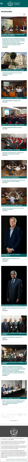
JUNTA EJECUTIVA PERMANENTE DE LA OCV (14, 305)
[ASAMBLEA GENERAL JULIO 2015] (14, 388)
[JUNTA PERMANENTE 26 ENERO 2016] (14, 88)
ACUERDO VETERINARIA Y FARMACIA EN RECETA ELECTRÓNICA (13, 35)
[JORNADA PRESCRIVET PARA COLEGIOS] (14, 115)
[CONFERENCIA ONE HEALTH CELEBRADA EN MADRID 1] (14, 353)
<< (2, 414)
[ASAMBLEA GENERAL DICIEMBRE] (14, 141)
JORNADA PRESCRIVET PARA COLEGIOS (13, 124)
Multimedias (8, 8)
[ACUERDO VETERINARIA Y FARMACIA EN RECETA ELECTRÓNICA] (14, 25)
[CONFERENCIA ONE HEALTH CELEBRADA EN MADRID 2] (14, 323)
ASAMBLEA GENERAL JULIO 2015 (11, 398)
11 (8, 417)
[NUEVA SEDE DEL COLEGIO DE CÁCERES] (14, 60)
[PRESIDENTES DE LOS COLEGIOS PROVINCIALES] (14, 235)
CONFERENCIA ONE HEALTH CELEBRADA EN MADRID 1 (14, 363)
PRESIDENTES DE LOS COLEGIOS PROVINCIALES (11, 255)
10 (5, 417)
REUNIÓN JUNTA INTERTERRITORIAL (12, 205)
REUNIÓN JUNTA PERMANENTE (10, 177)
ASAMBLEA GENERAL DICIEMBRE (11, 150)
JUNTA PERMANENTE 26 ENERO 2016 (12, 98)
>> (13, 417)
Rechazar (13, 459)
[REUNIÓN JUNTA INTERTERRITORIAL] (14, 196)
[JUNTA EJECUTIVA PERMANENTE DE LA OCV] (14, 285)
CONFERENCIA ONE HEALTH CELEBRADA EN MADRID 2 (14, 334)
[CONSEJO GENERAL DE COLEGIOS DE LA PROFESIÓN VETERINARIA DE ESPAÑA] (14, 3)
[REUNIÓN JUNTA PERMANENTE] (14, 168)
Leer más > (5, 47)
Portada (3, 8)
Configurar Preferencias (21, 459)
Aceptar (8, 459)
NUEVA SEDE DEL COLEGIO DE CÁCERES (13, 70)
